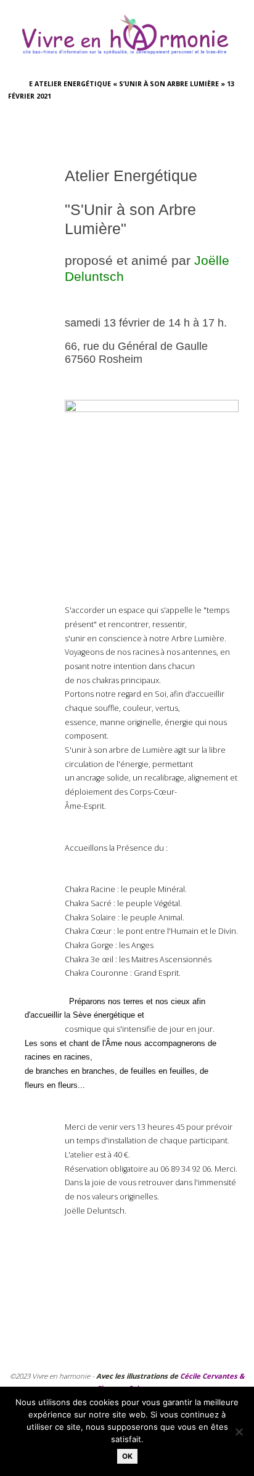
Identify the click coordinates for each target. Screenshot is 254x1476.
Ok (127, 1456)
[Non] (238, 1431)
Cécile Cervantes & (212, 1376)
